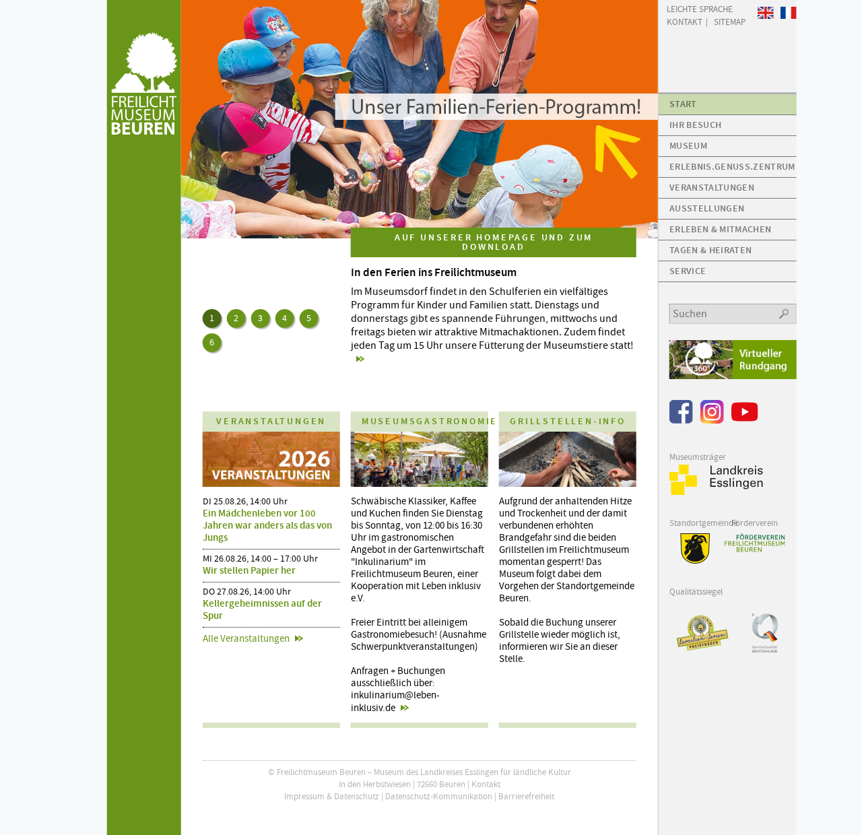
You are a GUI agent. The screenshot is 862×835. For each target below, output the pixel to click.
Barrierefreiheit (526, 796)
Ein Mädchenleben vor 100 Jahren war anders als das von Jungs (267, 525)
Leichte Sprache (700, 8)
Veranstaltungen (711, 187)
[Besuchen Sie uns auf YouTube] (744, 420)
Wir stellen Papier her (249, 570)
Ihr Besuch (695, 125)
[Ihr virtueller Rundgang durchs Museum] (733, 376)
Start (683, 104)
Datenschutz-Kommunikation (438, 796)
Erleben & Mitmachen (720, 229)
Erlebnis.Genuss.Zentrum (732, 166)
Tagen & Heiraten (710, 250)
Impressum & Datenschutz (331, 796)
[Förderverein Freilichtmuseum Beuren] (754, 543)
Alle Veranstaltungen (246, 638)
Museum (688, 145)
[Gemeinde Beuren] (689, 560)
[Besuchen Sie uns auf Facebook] (681, 420)
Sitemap (729, 21)
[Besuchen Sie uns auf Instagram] (712, 420)
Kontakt (485, 784)
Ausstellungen (706, 208)
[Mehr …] (420, 119)
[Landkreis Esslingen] (716, 492)
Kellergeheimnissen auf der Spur (262, 609)
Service (687, 271)
